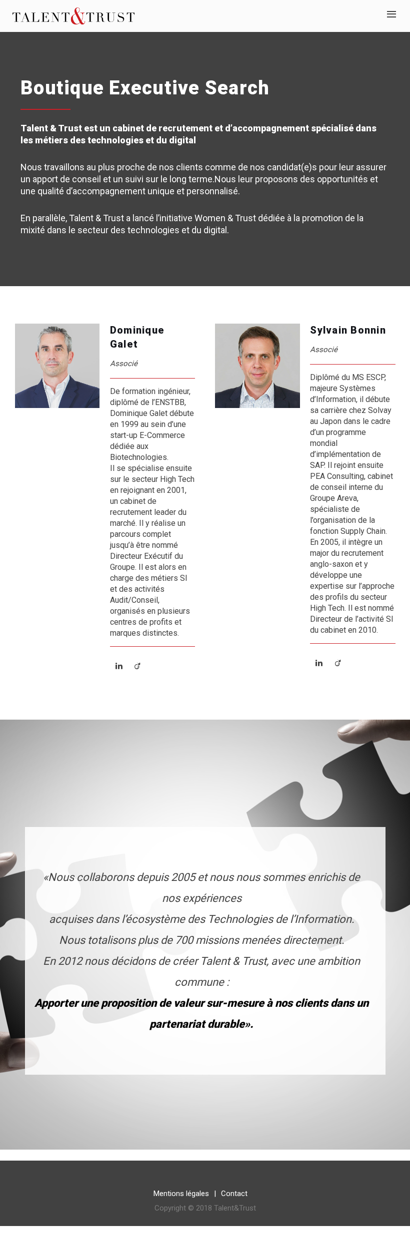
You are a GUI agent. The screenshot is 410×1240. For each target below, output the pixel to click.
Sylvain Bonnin (348, 330)
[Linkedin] (119, 666)
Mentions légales (181, 1193)
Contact (234, 1193)
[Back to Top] (387, 1217)
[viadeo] (137, 666)
